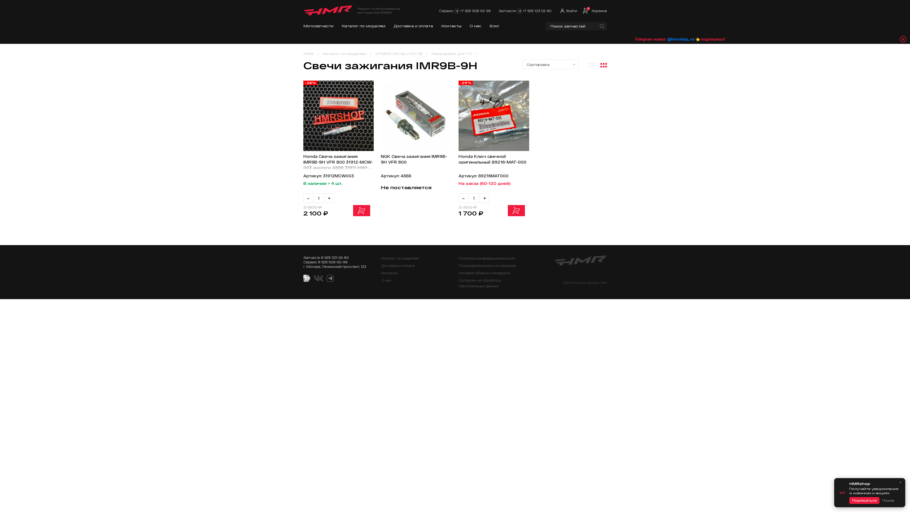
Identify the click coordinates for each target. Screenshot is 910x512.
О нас (475, 26)
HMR (308, 54)
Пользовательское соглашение (487, 266)
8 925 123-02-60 (335, 258)
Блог (495, 26)
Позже (888, 500)
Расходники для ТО (452, 54)
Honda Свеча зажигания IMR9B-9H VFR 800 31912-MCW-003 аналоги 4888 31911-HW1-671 (338, 162)
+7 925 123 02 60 (537, 11)
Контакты (451, 26)
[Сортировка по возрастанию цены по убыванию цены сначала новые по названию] (551, 64)
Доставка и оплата (413, 26)
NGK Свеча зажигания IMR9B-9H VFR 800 (414, 159)
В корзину (361, 210)
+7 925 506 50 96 (475, 11)
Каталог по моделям (363, 26)
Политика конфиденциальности (487, 258)
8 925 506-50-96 (333, 262)
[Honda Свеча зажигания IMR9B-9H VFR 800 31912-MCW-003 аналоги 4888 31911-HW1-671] (338, 116)
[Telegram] (456, 11)
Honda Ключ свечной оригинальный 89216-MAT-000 (492, 159)
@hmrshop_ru (653, 39)
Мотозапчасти (318, 26)
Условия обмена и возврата (484, 273)
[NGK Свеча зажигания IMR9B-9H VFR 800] (416, 116)
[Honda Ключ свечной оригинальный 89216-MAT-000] (494, 116)
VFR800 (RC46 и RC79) (399, 54)
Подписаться (864, 500)
